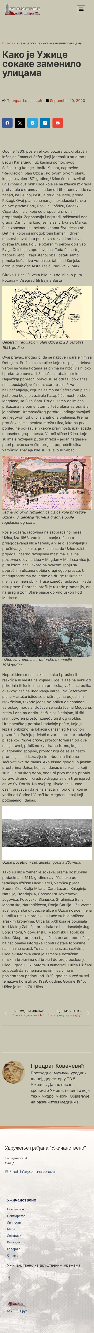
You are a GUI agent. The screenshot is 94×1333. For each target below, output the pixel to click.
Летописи (14, 1235)
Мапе (11, 1229)
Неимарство (16, 1216)
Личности (14, 1222)
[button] (81, 9)
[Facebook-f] (9, 1278)
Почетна (8, 43)
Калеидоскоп (16, 1242)
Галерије (13, 1249)
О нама (12, 1255)
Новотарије (15, 1209)
